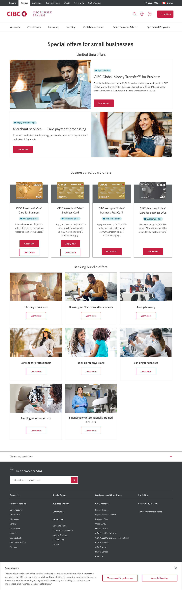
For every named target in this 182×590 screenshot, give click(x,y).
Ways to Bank (15, 538)
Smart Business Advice (125, 27)
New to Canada (101, 552)
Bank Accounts (16, 510)
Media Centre (58, 540)
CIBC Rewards (101, 547)
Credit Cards (34, 27)
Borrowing (53, 27)
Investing (70, 27)
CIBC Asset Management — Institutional (112, 538)
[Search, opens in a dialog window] (135, 13)
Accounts (15, 27)
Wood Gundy (100, 524)
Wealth (67, 3)
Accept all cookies (159, 578)
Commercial (37, 3)
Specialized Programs (158, 27)
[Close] (175, 568)
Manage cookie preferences (120, 578)
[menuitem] (152, 3)
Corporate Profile (60, 526)
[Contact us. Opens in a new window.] (150, 14)
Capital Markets (102, 542)
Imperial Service (53, 3)
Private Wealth (101, 528)
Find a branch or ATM (29, 470)
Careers (56, 544)
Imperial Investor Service (105, 514)
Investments (15, 528)
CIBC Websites (94, 3)
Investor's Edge (101, 519)
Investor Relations (60, 535)
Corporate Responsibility (63, 530)
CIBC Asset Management (105, 533)
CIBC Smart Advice (18, 542)
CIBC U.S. (99, 556)
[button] (168, 3)
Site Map (13, 547)
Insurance (14, 533)
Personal (12, 3)
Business (24, 3)
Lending (13, 524)
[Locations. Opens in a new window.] (142, 14)
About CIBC (79, 3)
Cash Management (93, 27)
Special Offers (153, 3)
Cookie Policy (55, 577)
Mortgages (14, 519)
